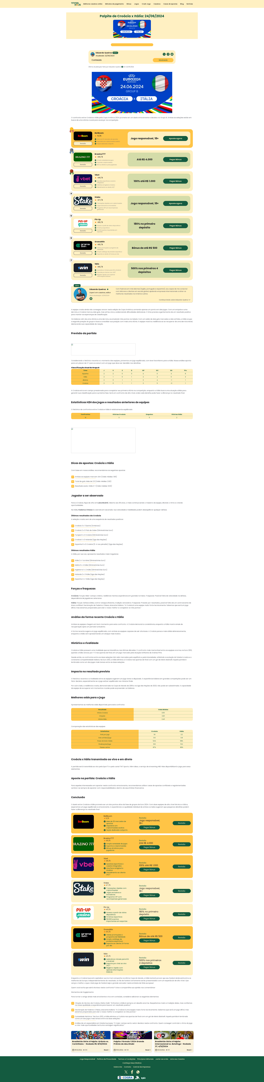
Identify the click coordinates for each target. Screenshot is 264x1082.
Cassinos (157, 4)
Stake (97, 197)
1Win (97, 264)
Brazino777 (100, 154)
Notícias (190, 4)
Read (106, 1050)
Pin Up (98, 219)
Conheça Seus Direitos (132, 1063)
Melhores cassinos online (92, 4)
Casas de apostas (170, 4)
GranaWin (100, 241)
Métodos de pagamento (114, 4)
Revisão (83, 143)
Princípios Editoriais (145, 1059)
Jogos (136, 4)
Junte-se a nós (161, 1059)
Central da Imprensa (141, 1067)
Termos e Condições (126, 1059)
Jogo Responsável (87, 1059)
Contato (127, 1067)
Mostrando (163, 60)
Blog (182, 4)
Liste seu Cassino (177, 1059)
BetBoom (99, 133)
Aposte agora (175, 138)
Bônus (129, 4)
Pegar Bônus (176, 159)
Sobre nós (118, 1067)
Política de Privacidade (106, 1059)
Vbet (97, 175)
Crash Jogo (146, 4)
